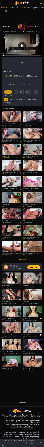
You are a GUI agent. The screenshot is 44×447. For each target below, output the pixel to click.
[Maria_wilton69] (11, 330)
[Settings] (39, 37)
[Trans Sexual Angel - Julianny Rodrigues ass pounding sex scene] (11, 248)
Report (22, 84)
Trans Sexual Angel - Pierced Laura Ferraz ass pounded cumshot (31, 172)
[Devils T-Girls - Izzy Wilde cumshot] (11, 215)
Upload (16, 437)
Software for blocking (18, 427)
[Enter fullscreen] (39, 53)
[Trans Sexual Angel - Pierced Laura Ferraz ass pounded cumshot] (32, 167)
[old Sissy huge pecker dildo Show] (11, 118)
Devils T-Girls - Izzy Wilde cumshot (10, 221)
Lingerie (28, 92)
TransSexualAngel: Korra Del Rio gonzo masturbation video (10, 188)
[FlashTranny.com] (22, 3)
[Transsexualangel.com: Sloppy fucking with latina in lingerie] (32, 248)
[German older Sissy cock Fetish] (32, 118)
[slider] (22, 55)
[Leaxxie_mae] (11, 151)
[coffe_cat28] (32, 346)
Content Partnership (32, 437)
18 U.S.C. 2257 (7, 437)
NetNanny (29, 427)
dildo (35, 99)
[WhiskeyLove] (11, 232)
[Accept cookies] (40, 443)
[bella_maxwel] (11, 296)
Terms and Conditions (32, 434)
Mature (36, 92)
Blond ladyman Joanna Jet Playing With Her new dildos (31, 237)
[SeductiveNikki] (11, 363)
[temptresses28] (32, 280)
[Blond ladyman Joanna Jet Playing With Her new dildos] (32, 232)
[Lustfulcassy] (11, 199)
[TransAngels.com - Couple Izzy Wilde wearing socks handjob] (32, 135)
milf (11, 99)
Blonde (16, 92)
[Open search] (41, 3)
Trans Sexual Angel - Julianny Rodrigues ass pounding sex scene (10, 253)
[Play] (22, 46)
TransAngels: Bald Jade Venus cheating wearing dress (31, 204)
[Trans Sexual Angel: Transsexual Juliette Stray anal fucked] (32, 183)
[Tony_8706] (32, 313)
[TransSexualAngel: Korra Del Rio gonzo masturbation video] (11, 183)
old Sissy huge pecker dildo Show (10, 124)
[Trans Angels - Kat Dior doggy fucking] (32, 151)
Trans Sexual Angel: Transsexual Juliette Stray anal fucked (31, 188)
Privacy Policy (18, 434)
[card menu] (20, 124)
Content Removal (33, 432)
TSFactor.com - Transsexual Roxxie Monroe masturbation (31, 221)
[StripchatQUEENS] (11, 346)
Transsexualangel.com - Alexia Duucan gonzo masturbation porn (10, 172)
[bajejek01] (32, 296)
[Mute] (5, 37)
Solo (6, 96)
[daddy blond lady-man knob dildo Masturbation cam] (11, 135)
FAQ (22, 437)
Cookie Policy (7, 434)
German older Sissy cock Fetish (31, 124)
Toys (10, 96)
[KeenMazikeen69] (11, 280)
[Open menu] (3, 3)
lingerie (28, 99)
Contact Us (21, 432)
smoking (7, 103)
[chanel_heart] (32, 363)
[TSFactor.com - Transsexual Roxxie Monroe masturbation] (32, 215)
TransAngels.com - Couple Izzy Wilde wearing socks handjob (31, 140)
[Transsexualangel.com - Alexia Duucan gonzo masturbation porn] (11, 167)
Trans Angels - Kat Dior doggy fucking (31, 156)
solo (15, 99)
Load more (22, 259)
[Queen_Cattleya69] (11, 313)
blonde (21, 99)
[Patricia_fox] (32, 330)
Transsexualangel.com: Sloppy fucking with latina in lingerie (31, 253)
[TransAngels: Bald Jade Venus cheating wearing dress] (32, 199)
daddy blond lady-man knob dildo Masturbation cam (10, 140)
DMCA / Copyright (9, 432)
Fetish (22, 92)
